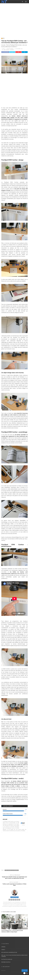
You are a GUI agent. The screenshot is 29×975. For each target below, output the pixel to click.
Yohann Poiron (10, 48)
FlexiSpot (12, 49)
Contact (3, 949)
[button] (25, 973)
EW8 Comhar (6, 49)
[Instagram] (15, 900)
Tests (3, 38)
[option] (14, 923)
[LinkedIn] (19, 900)
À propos (3, 946)
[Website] (9, 900)
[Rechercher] (22, 1)
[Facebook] (11, 900)
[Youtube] (17, 900)
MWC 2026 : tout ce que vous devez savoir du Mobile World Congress (14, 956)
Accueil (3, 45)
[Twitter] (13, 900)
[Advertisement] (14, 19)
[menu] (26, 1)
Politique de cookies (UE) (6, 959)
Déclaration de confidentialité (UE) (9, 952)
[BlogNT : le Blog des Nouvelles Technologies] (4, 1)
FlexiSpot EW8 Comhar (7, 117)
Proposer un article (5, 962)
